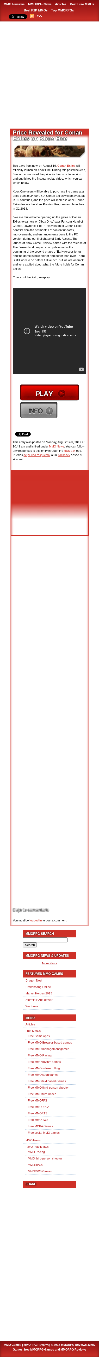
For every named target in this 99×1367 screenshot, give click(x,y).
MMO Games (12, 1344)
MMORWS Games (40, 1171)
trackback (64, 455)
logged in (36, 920)
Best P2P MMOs (36, 10)
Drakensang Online (38, 987)
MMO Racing (36, 1152)
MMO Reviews (14, 4)
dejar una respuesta (37, 455)
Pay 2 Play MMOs (37, 1147)
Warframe (31, 1006)
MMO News (56, 446)
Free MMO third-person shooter (48, 1087)
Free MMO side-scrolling (44, 1068)
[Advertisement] (49, 73)
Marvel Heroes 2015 (38, 993)
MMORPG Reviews (36, 1344)
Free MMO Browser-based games (50, 1042)
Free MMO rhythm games (44, 1062)
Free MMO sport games (43, 1074)
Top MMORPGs (62, 10)
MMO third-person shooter (45, 1158)
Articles (60, 4)
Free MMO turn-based (42, 1094)
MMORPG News (39, 4)
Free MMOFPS (37, 1100)
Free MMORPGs (38, 1107)
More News (49, 963)
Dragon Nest (33, 980)
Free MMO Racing (40, 1055)
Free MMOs (33, 1031)
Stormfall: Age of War (39, 1000)
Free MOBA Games (40, 1126)
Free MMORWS (38, 1120)
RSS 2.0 (69, 450)
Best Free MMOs (82, 4)
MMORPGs (35, 1165)
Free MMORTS (37, 1113)
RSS (39, 16)
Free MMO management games (48, 1049)
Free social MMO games (44, 1132)
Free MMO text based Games (47, 1081)
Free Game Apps (39, 1036)
